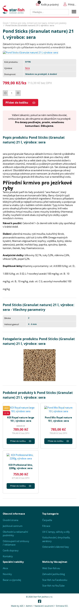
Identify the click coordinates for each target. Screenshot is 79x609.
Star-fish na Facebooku (54, 580)
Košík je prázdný (50, 4)
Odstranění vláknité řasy (55, 546)
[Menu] (74, 12)
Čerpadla (47, 520)
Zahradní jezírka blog (53, 574)
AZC (22, 605)
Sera (27, 68)
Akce (5, 568)
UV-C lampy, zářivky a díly (56, 531)
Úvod (5, 23)
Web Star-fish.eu (51, 568)
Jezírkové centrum (12, 526)
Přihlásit (72, 4)
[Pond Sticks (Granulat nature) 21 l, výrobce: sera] (30, 52)
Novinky (7, 574)
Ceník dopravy (11, 550)
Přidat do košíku (17, 102)
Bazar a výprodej (12, 580)
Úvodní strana (10, 520)
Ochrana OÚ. (62, 605)
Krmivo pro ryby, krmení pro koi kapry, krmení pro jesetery (39, 23)
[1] (65, 12)
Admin (29, 605)
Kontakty (8, 556)
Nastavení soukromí (44, 605)
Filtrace (46, 526)
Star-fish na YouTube (53, 585)
